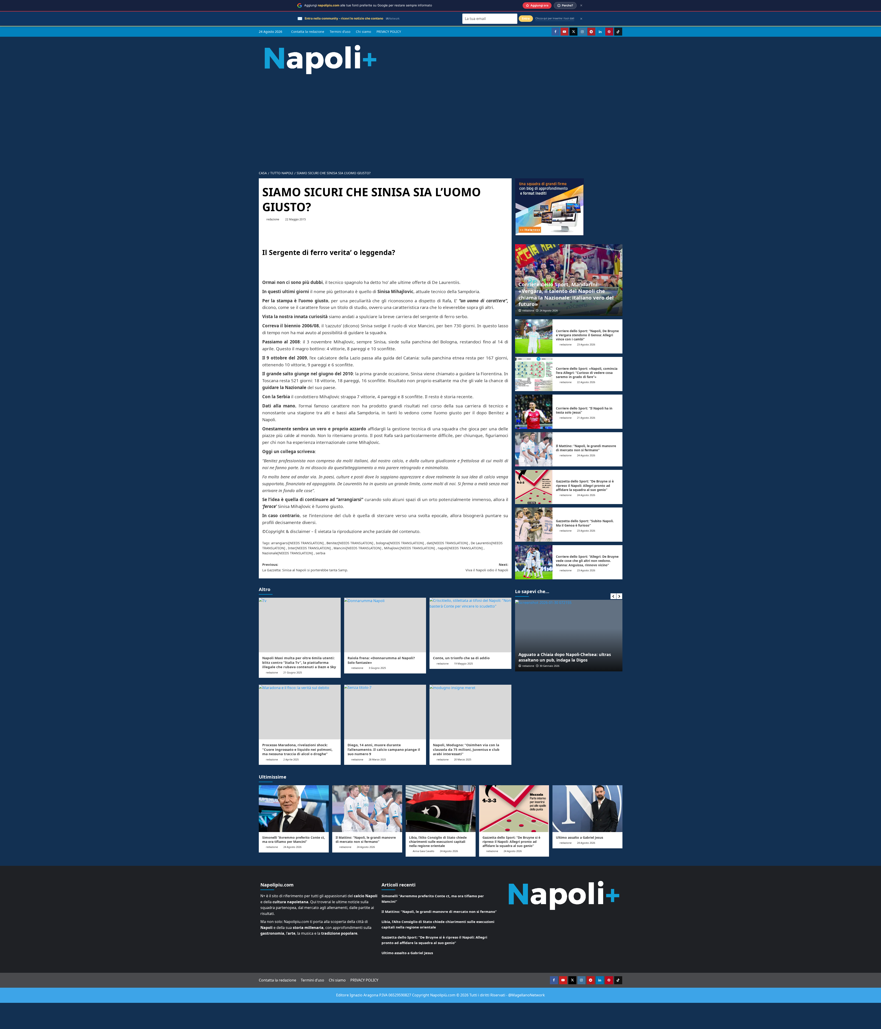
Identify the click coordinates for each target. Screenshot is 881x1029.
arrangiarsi (279, 543)
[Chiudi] (581, 5)
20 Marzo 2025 (462, 759)
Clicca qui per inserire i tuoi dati (554, 18)
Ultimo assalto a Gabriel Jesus (579, 837)
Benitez (332, 543)
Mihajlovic (392, 548)
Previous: (305, 567)
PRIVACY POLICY (388, 31)
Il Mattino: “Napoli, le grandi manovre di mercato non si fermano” (586, 448)
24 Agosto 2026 (549, 310)
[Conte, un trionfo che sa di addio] (470, 625)
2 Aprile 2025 (291, 759)
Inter (292, 548)
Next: (487, 567)
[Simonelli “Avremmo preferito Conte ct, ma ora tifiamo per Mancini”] (294, 808)
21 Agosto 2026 (586, 417)
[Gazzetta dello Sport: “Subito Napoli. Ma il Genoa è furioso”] (534, 524)
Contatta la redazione (307, 31)
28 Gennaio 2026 (549, 665)
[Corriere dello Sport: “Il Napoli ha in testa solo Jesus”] (534, 412)
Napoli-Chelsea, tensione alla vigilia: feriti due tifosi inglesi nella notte (566, 657)
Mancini (340, 548)
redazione (272, 219)
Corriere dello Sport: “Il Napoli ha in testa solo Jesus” (584, 410)
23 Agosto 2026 (586, 344)
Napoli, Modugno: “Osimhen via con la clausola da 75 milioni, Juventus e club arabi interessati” (466, 749)
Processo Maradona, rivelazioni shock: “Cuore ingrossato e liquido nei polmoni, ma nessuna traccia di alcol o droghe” (297, 749)
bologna (382, 543)
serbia (320, 553)
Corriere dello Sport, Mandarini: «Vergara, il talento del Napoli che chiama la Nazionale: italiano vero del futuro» (566, 294)
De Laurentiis (481, 543)
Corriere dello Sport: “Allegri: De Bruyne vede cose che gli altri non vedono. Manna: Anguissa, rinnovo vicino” (587, 560)
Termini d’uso (340, 31)
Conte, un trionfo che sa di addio (461, 658)
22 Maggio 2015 (295, 219)
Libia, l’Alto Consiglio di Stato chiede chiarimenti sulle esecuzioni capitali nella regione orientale (438, 841)
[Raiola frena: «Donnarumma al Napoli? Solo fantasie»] (385, 625)
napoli (442, 548)
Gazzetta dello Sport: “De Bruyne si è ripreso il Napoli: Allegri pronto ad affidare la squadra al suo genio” (585, 485)
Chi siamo (363, 31)
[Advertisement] (440, 119)
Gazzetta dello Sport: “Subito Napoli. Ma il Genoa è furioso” (585, 523)
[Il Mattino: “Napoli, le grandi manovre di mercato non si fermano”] (534, 449)
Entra (526, 18)
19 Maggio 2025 (463, 663)
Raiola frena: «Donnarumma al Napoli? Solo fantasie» (381, 660)
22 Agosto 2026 (586, 382)
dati (430, 543)
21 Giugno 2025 (292, 672)
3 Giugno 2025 (377, 668)
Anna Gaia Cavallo (423, 851)
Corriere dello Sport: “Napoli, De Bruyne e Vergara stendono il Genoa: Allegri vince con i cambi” (587, 335)
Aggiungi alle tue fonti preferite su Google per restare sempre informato (368, 5)
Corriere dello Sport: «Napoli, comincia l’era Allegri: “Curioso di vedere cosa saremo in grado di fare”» (586, 372)
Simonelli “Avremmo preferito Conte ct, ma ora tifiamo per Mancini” (293, 839)
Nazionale (270, 553)
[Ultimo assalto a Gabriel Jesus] (587, 808)
